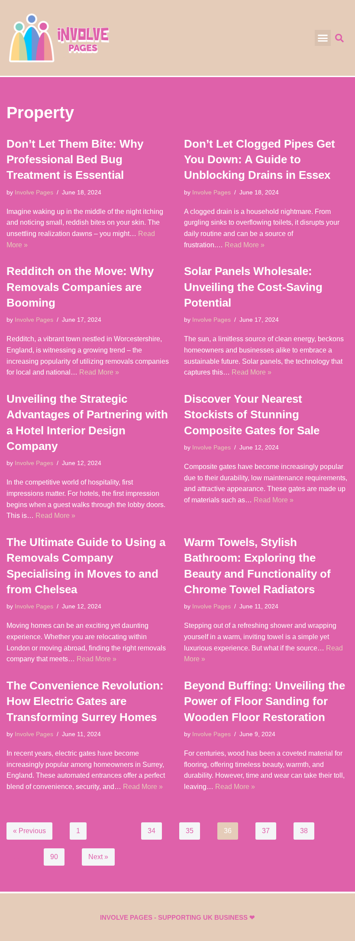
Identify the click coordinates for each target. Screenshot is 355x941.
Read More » (245, 245)
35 (190, 830)
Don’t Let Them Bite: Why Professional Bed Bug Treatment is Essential (74, 159)
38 (304, 830)
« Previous (29, 830)
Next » (98, 856)
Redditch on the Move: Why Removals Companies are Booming (80, 287)
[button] (323, 38)
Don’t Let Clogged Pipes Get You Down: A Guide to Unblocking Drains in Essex (259, 159)
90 (54, 856)
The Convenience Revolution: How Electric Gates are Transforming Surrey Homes (85, 701)
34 (151, 830)
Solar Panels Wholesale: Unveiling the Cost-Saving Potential (253, 287)
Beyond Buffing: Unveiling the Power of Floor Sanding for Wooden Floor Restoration (264, 701)
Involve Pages (34, 192)
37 (266, 830)
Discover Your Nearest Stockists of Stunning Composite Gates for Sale (252, 414)
